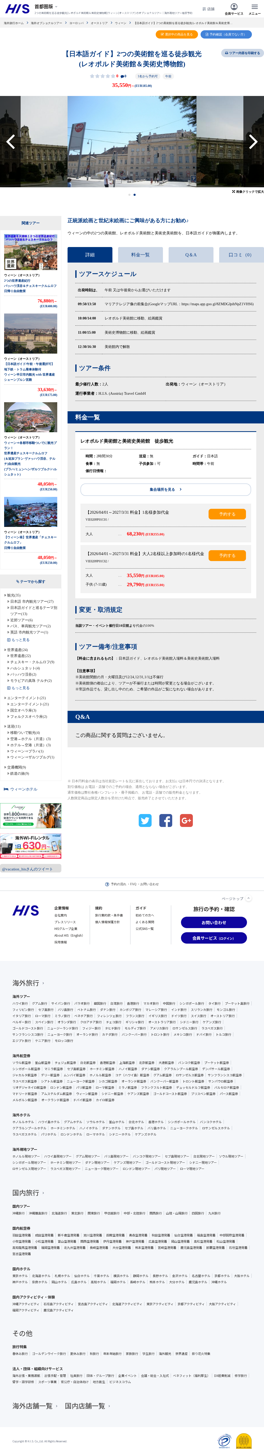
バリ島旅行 (65, 1010)
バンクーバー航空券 (164, 1081)
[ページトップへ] (248, 898)
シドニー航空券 (112, 1094)
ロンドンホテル (71, 1134)
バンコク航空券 (189, 1063)
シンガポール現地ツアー (29, 1162)
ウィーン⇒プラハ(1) (27, 751)
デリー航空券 (50, 1075)
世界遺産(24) (17, 650)
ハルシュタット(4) (25, 668)
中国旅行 (169, 1003)
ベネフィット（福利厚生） (191, 1376)
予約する (227, 514)
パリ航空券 (84, 1087)
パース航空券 (229, 1094)
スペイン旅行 (44, 1022)
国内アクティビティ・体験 (33, 1297)
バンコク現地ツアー (147, 1156)
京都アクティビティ (191, 1304)
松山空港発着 (226, 1241)
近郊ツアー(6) (21, 620)
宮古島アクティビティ (93, 1304)
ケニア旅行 (43, 1041)
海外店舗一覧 (32, 1405)
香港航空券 (107, 1063)
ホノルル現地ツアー (26, 1156)
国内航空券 (21, 1228)
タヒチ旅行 (112, 1028)
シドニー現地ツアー (203, 1162)
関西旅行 (156, 1213)
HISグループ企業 (65, 928)
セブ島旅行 (46, 1010)
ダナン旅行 (108, 1010)
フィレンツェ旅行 (109, 1016)
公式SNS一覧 (145, 928)
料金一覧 (140, 254)
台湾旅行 (116, 1003)
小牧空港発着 (21, 1241)
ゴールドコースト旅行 (27, 1028)
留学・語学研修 (23, 1382)
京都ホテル (222, 1276)
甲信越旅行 (112, 1213)
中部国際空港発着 (232, 1235)
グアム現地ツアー (88, 1156)
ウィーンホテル (23, 789)
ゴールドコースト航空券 (170, 1094)
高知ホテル (98, 1282)
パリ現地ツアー (165, 1169)
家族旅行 (132, 1354)
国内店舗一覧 (85, 1405)
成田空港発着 (44, 1235)
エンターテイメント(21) (26, 698)
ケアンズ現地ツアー (127, 1162)
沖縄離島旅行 (38, 1213)
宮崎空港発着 (167, 1247)
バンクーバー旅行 (134, 1034)
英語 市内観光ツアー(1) (29, 632)
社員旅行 (76, 1376)
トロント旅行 (160, 1034)
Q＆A (191, 254)
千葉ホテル (101, 1276)
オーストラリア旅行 (162, 1022)
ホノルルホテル (23, 1122)
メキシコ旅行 (183, 1034)
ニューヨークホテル (184, 1128)
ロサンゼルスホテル (216, 1128)
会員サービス (234, 13)
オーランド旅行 (87, 1034)
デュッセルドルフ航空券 (193, 1087)
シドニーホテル (120, 1134)
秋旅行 (94, 1354)
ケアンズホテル (145, 1134)
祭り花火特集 (201, 1354)
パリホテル (48, 1134)
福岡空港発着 (50, 1247)
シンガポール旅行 (191, 1003)
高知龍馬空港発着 (24, 1247)
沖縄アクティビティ (25, 1304)
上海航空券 (127, 1063)
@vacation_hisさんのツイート (27, 869)
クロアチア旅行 (91, 1022)
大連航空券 (166, 1063)
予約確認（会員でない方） (228, 34)
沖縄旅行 (18, 1213)
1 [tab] (129, 195)
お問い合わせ (149, 884)
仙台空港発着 (183, 1235)
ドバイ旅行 (204, 1034)
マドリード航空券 (24, 1094)
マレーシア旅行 (156, 1010)
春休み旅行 (20, 1354)
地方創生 (99, 1382)
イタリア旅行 (21, 1016)
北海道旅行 (59, 1213)
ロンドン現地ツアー (136, 1169)
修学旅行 (241, 1376)
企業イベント (127, 1376)
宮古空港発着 (21, 1254)
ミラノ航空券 (127, 1087)
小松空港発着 (44, 1241)
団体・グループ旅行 (100, 1376)
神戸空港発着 (135, 1241)
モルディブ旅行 (135, 1028)
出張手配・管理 (55, 1376)
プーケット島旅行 (237, 1003)
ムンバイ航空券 (74, 1075)
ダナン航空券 (150, 1069)
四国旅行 (198, 1213)
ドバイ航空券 (82, 1100)
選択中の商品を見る (179, 34)
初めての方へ (145, 915)
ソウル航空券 (21, 1063)
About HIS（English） (69, 935)
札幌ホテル (62, 1276)
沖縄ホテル (219, 1282)
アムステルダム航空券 (56, 1094)
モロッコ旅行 (64, 1041)
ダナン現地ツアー (97, 1162)
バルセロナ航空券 (226, 1087)
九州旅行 (214, 1213)
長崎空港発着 (99, 1247)
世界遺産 (181, 1354)
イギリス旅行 (157, 1016)
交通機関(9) (16, 767)
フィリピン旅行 (23, 1010)
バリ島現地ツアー (116, 1156)
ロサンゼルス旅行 (184, 1028)
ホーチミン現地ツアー (65, 1162)
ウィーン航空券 (86, 1094)
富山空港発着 (67, 1241)
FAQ (133, 884)
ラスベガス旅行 (212, 1028)
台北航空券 (88, 1063)
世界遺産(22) (20, 656)
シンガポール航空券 (26, 1069)
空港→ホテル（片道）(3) (30, 739)
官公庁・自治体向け (75, 1382)
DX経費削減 (222, 1376)
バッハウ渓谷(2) (23, 674)
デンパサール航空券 (216, 1069)
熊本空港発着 (144, 1247)
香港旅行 (133, 1003)
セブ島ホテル (134, 1128)
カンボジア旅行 (130, 1010)
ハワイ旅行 (20, 1003)
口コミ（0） (241, 254)
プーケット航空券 (216, 1063)
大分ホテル (177, 1282)
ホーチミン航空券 (102, 1069)
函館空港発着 (115, 1235)
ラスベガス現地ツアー (65, 1169)
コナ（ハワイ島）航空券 (132, 1075)
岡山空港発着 (180, 1241)
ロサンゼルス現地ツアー (29, 1169)
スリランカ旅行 (201, 1010)
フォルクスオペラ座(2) (28, 717)
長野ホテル (160, 1276)
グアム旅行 (39, 1003)
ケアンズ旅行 (212, 1022)
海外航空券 (21, 1055)
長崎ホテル (137, 1282)
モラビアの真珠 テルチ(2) (31, 681)
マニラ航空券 (53, 1069)
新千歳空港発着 (68, 1235)
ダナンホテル (111, 1128)
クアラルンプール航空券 (181, 1069)
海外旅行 (25, 982)
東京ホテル (20, 1276)
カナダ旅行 (110, 1034)
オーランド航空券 (133, 1081)
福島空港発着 (206, 1235)
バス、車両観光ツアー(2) (30, 626)
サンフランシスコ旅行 (27, 1034)
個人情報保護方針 (107, 922)
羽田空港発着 (21, 1235)
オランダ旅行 (66, 1022)
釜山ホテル (117, 1122)
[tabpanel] (132, 141)
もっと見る (21, 640)
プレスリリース (65, 922)
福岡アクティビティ (25, 1310)
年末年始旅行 (112, 1354)
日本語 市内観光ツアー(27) (32, 601)
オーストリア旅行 (222, 1016)
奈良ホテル (39, 1282)
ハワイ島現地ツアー (58, 1156)
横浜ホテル (121, 1276)
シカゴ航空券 (108, 1081)
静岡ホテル (140, 1276)
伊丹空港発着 (112, 1241)
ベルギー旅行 (21, 1022)
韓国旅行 (100, 1003)
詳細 (90, 254)
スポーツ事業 (47, 1382)
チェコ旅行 (113, 1022)
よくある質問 (145, 922)
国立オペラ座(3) (23, 710)
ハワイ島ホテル (49, 1122)
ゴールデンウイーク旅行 (49, 1354)
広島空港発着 (157, 1241)
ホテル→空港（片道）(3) (30, 745)
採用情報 (60, 942)
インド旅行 (179, 1010)
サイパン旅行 (60, 1003)
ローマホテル (95, 1134)
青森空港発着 (138, 1235)
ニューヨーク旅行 (59, 1034)
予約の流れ (118, 884)
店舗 (210, 8)
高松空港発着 (203, 1241)
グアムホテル (73, 1122)
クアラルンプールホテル (29, 1128)
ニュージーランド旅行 (62, 1028)
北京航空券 (146, 1063)
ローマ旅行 (43, 1016)
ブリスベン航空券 (203, 1094)
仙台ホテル (82, 1276)
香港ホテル (156, 1122)
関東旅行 (94, 1213)
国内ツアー (21, 1206)
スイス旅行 (198, 1016)
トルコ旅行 (223, 1034)
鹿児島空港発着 (191, 1247)
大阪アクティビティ (222, 1304)
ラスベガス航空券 (24, 1081)
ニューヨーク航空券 (81, 1081)
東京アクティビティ (160, 1304)
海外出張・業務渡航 (26, 1376)
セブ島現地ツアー (177, 1156)
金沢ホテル (180, 1276)
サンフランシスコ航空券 (225, 1075)
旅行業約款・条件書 (109, 915)
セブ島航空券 (76, 1069)
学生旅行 (148, 1354)
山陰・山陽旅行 (177, 1213)
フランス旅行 (135, 1016)
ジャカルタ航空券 (24, 1075)
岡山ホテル (59, 1282)
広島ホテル (79, 1282)
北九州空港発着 (75, 1247)
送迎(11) (14, 726)
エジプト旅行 (21, 1041)
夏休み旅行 (78, 1354)
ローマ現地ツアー (192, 1169)
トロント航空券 (193, 1081)
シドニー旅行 (189, 1022)
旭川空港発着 (93, 1235)
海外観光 (165, 1354)
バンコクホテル (211, 1122)
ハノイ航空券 (128, 1069)
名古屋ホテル (201, 1276)
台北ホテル (136, 1122)
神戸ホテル (20, 1282)
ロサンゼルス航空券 (190, 1075)
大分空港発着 (121, 1247)
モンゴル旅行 (226, 1010)
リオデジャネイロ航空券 (29, 1087)
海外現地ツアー (24, 1149)
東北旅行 (77, 1213)
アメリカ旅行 (159, 1028)
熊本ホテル (157, 1282)
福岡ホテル (118, 1282)
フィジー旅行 (91, 1028)
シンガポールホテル (182, 1122)
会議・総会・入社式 (155, 1376)
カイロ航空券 (105, 1100)
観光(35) (14, 595)
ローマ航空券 (105, 1087)
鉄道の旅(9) (19, 773)
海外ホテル (21, 1114)
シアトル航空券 (52, 1081)
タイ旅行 (214, 1003)
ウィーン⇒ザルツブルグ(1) (32, 757)
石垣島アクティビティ (59, 1304)
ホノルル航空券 (100, 1075)
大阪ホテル (242, 1276)
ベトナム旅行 (86, 1010)
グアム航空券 (162, 1075)
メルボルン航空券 (24, 1100)
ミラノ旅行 (62, 1016)
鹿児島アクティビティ (59, 1310)
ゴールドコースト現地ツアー (165, 1162)
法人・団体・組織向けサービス (37, 1368)
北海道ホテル (41, 1276)
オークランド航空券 (55, 1100)
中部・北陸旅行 (134, 1213)
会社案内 (60, 915)
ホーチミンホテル (63, 1128)
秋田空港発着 (161, 1235)
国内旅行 (25, 1192)
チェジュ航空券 (65, 1063)
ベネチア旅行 (83, 1016)
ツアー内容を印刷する (244, 53)
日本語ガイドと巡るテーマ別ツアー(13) (33, 611)
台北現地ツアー (204, 1156)
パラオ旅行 (82, 1003)
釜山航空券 (43, 1063)
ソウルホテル (95, 1122)
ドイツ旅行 (179, 1016)
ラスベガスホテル (24, 1134)
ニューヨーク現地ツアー (102, 1169)
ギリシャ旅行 (135, 1022)
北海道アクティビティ (127, 1304)
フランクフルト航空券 (156, 1087)
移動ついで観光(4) (25, 733)
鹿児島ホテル (198, 1282)
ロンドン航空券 (61, 1087)
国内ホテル (21, 1268)
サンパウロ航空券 (220, 1081)
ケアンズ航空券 (138, 1094)
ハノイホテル (88, 1128)
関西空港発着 (89, 1241)
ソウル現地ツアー (231, 1156)
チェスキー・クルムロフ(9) (32, 662)
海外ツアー (21, 996)
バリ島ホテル (156, 1128)
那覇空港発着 (215, 1247)
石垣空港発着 (238, 1247)
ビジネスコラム (120, 1382)
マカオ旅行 (151, 1003)
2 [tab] (135, 195)
